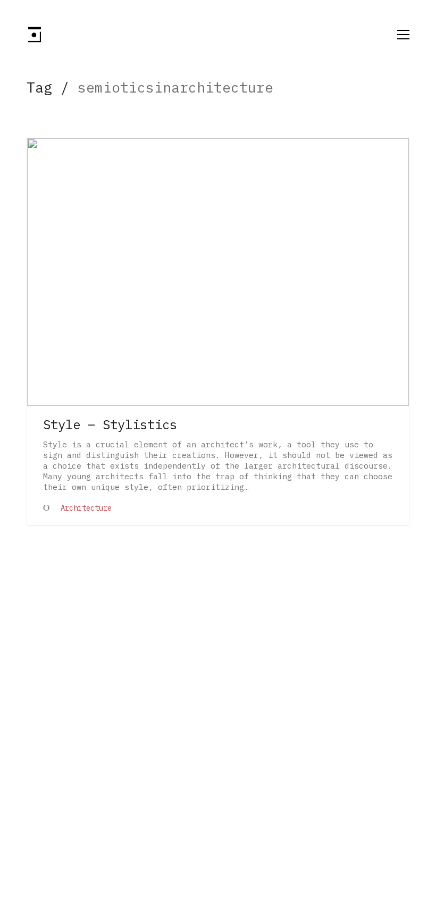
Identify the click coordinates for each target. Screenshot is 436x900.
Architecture (86, 508)
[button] (403, 34)
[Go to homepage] (35, 35)
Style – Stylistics (110, 424)
